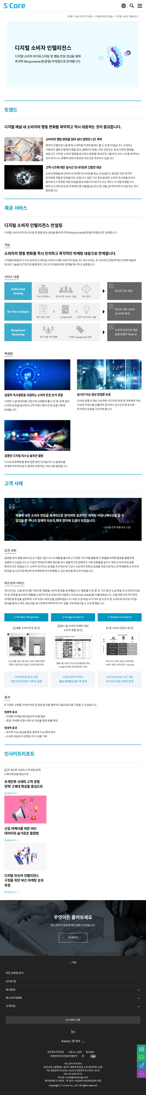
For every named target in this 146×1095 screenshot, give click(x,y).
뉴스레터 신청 (73, 1020)
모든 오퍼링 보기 (14, 973)
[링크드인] (73, 1031)
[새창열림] (92, 1056)
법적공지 (90, 1052)
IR (83, 1056)
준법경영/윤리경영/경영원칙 (63, 1056)
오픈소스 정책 (75, 1052)
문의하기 (73, 937)
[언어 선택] (124, 6)
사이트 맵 (11, 981)
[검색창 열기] (132, 6)
